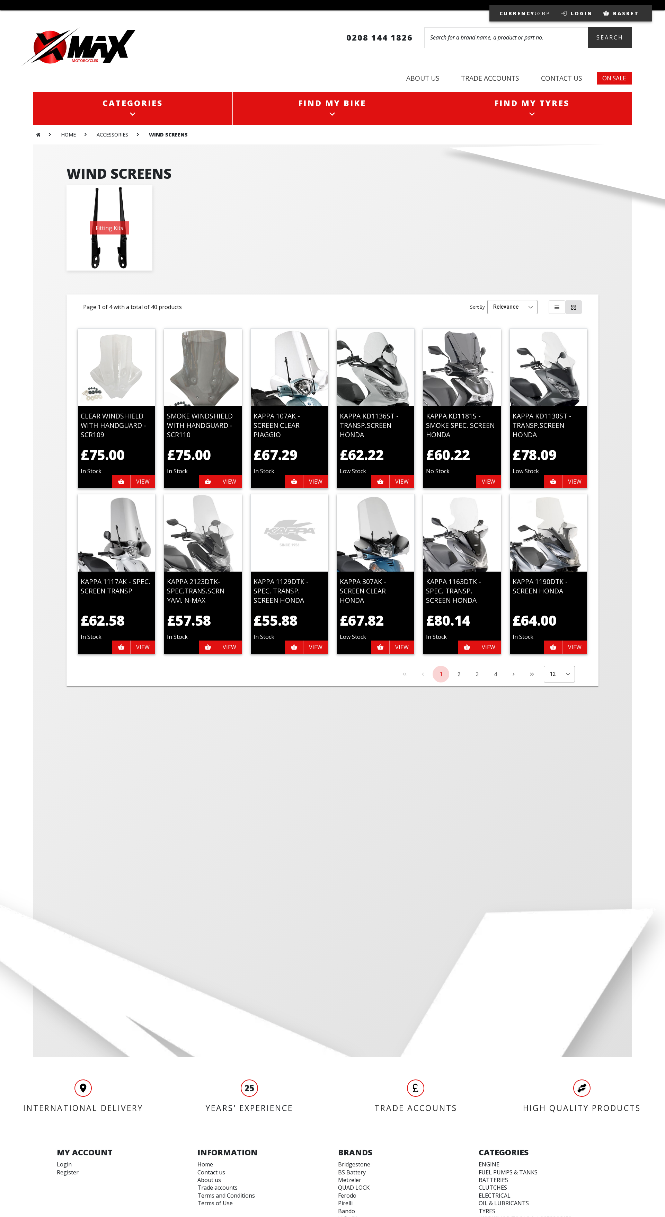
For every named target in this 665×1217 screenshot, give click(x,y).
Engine (489, 1164)
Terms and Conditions (226, 1195)
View (143, 481)
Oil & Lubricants (504, 1203)
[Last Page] (532, 674)
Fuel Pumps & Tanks (508, 1172)
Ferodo (347, 1195)
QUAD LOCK (354, 1187)
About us (209, 1180)
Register (68, 1172)
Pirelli (345, 1203)
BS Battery (352, 1172)
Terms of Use (215, 1203)
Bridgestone (354, 1164)
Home (205, 1164)
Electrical (495, 1195)
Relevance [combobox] (505, 306)
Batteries (493, 1180)
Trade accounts (217, 1187)
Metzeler (349, 1180)
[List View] (557, 307)
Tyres (487, 1211)
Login (64, 1164)
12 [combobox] (553, 674)
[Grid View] (573, 307)
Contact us (211, 1172)
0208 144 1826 (379, 37)
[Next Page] (513, 674)
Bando (346, 1211)
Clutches (493, 1187)
